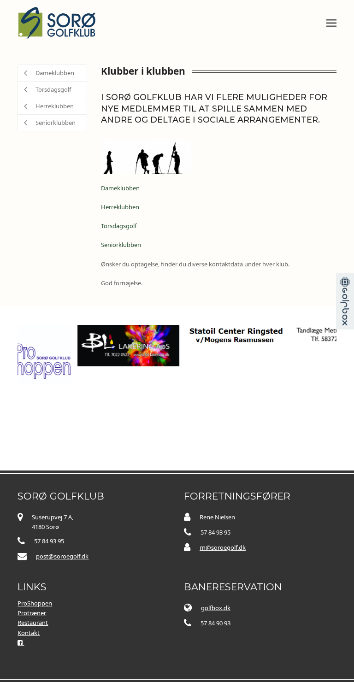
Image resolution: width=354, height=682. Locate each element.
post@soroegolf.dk (62, 556)
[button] (331, 23)
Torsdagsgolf (118, 226)
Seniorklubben (121, 245)
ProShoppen (35, 603)
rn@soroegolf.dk (223, 547)
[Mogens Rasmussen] (211, 335)
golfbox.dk (215, 608)
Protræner (32, 613)
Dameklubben (120, 188)
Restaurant (33, 622)
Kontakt (29, 633)
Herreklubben (120, 207)
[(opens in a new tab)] (103, 345)
